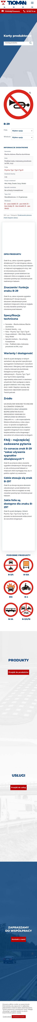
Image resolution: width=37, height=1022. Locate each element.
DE (23, 7)
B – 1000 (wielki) (10, 204)
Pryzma (7, 170)
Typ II (16, 170)
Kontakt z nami (18, 939)
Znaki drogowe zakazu (11, 218)
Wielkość (7, 137)
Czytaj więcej (7, 1016)
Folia (5, 130)
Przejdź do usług (18, 787)
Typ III (21, 170)
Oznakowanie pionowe (25, 215)
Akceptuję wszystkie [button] (19, 1016)
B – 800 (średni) (18, 206)
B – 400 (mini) (22, 204)
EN (14, 7)
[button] (30, 93)
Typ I (12, 170)
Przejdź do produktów (18, 672)
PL (4, 7)
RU (32, 7)
